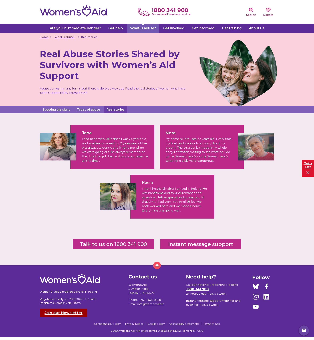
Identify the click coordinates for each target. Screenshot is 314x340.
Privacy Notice (134, 323)
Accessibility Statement (184, 323)
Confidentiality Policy (107, 323)
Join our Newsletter (63, 313)
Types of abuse (88, 109)
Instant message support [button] (200, 244)
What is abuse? (65, 37)
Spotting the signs (56, 109)
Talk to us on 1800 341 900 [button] (113, 244)
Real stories (115, 109)
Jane (87, 133)
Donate (268, 15)
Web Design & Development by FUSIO (181, 330)
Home (44, 37)
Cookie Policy (156, 323)
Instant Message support (203, 300)
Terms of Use (211, 323)
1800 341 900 (170, 10)
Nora (171, 133)
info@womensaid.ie (150, 304)
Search (251, 15)
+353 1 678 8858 (150, 300)
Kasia (147, 182)
